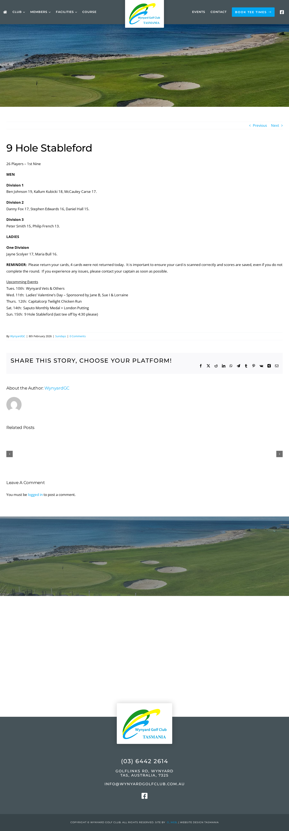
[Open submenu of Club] (23, 12)
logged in (35, 494)
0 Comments (78, 336)
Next (275, 125)
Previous (260, 125)
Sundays (60, 336)
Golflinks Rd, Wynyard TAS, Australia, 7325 (144, 773)
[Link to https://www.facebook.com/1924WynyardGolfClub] (282, 12)
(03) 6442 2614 (144, 761)
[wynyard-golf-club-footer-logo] (144, 699)
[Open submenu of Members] (49, 12)
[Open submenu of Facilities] (75, 12)
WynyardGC (17, 336)
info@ (145, 784)
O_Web (172, 822)
